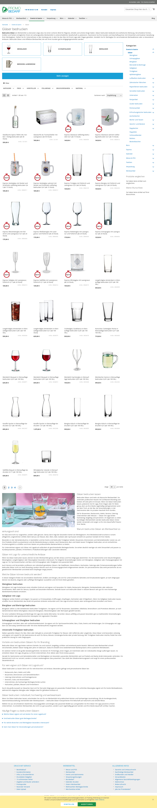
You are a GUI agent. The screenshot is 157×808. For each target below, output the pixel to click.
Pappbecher (134, 128)
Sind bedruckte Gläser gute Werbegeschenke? (20, 718)
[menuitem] (7, 18)
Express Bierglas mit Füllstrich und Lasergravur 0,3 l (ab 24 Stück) (107, 184)
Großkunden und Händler (124, 774)
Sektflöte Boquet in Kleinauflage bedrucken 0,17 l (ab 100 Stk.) (15, 471)
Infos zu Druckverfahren (25, 774)
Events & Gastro (16, 24)
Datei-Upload (21, 789)
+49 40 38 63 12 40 (31, 10)
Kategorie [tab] (7, 88)
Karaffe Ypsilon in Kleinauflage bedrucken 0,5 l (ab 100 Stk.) (15, 425)
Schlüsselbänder (136, 135)
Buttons (132, 138)
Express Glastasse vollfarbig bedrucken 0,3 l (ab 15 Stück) (77, 136)
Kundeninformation (24, 772)
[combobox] (137, 9)
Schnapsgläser (135, 58)
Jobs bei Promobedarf (123, 789)
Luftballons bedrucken (138, 78)
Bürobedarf (70, 779)
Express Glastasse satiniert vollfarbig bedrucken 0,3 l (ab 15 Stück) (107, 136)
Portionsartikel (135, 108)
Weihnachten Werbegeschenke (77, 787)
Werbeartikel (130, 171)
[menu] (78, 18)
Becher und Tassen (136, 120)
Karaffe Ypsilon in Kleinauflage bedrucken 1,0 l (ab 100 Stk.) (46, 425)
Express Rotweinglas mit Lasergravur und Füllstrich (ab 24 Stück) (76, 233)
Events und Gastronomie (74, 774)
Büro (128, 145)
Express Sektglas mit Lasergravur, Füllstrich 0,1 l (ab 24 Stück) (15, 281)
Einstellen (69, 804)
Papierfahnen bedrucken (138, 87)
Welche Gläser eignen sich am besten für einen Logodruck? (25, 714)
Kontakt (44, 10)
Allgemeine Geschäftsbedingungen (127, 779)
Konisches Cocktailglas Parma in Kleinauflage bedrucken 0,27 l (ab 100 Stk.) (107, 331)
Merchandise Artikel (73, 789)
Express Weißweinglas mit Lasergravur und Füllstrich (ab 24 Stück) (46, 233)
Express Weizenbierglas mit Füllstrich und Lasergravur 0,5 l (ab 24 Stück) (15, 234)
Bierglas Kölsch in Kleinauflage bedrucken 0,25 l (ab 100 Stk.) (76, 425)
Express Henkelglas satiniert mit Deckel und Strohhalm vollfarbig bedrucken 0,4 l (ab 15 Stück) (45, 185)
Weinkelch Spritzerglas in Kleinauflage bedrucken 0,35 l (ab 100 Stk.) (76, 378)
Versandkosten (120, 777)
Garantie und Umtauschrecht (125, 770)
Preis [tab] (19, 88)
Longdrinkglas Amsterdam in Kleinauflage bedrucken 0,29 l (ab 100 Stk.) (107, 282)
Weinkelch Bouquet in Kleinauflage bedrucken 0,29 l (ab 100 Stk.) (15, 378)
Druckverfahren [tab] (63, 88)
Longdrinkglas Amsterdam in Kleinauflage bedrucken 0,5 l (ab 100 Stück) (46, 331)
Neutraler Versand (23, 787)
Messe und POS (71, 770)
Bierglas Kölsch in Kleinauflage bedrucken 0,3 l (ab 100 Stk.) (107, 425)
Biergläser (133, 62)
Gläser (130, 53)
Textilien (129, 162)
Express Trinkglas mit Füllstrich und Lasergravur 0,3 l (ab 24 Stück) (77, 184)
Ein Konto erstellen (148, 2)
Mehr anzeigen (63, 76)
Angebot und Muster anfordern (28, 782)
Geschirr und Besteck (137, 124)
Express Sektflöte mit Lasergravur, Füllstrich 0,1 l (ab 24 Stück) (46, 281)
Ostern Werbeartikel (73, 784)
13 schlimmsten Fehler (25, 779)
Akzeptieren (87, 804)
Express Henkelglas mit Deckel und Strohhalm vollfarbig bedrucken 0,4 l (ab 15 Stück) (15, 185)
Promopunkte (21, 784)
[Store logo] (11, 10)
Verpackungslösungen (74, 777)
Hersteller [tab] (31, 88)
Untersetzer (134, 95)
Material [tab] (79, 88)
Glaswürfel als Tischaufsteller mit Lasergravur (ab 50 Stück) (45, 136)
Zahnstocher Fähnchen (138, 82)
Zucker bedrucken (136, 104)
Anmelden (132, 2)
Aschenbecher (135, 116)
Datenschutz (119, 782)
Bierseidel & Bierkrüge (138, 65)
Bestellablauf (21, 770)
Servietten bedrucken (137, 91)
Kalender (129, 154)
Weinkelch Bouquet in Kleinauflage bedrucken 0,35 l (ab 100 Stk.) (46, 378)
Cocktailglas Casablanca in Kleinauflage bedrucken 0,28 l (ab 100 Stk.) (76, 331)
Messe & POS (131, 158)
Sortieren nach (99, 95)
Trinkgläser (133, 71)
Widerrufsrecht (120, 784)
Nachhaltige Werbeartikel (124, 772)
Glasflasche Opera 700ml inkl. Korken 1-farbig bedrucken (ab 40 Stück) (15, 137)
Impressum (119, 787)
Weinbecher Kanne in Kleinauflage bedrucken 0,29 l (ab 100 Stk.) (107, 378)
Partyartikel (134, 99)
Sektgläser (133, 68)
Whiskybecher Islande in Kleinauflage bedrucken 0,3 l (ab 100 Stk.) (46, 471)
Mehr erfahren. (100, 800)
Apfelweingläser (135, 74)
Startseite (5, 24)
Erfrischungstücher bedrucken (140, 112)
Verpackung (130, 167)
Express (53, 10)
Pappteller (133, 132)
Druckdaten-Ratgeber (24, 777)
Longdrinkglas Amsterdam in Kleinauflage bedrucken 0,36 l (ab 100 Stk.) (15, 331)
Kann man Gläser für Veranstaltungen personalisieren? (23, 727)
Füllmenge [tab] (46, 88)
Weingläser (134, 55)
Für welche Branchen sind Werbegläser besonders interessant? (26, 723)
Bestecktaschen (135, 142)
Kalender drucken (72, 782)
